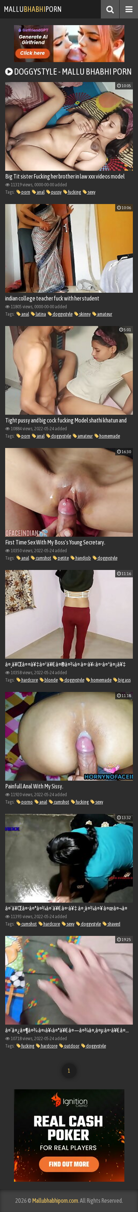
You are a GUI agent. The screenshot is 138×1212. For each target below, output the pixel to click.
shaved (113, 924)
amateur (104, 314)
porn (25, 192)
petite (63, 558)
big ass (124, 680)
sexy (91, 192)
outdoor (71, 1046)
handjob (83, 558)
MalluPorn (32, 9)
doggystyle (62, 314)
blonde (51, 680)
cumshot (43, 558)
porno (27, 802)
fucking (74, 192)
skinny (84, 314)
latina (40, 314)
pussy (55, 192)
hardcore (29, 680)
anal (40, 192)
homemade (109, 436)
